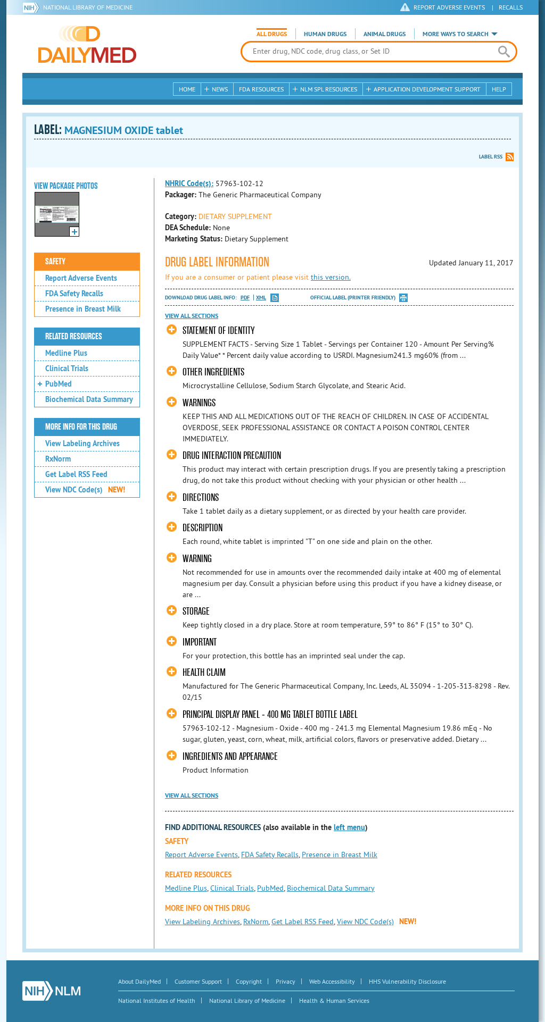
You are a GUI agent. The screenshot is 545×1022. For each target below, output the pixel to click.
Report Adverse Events (81, 278)
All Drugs (272, 34)
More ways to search (456, 34)
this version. (331, 277)
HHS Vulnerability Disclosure (407, 981)
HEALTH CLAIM (204, 672)
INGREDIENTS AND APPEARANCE (230, 756)
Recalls (511, 7)
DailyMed (87, 44)
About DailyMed (139, 981)
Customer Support (198, 981)
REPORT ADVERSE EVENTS (449, 7)
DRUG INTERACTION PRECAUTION (232, 455)
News (220, 89)
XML (261, 297)
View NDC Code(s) (85, 490)
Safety (55, 261)
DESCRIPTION (202, 528)
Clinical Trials (66, 368)
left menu (349, 827)
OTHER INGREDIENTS (213, 372)
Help (499, 89)
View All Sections (191, 316)
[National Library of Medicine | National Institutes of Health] (51, 991)
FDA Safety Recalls (74, 293)
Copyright (249, 981)
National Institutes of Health (156, 1000)
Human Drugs (325, 34)
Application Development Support (427, 89)
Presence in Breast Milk (83, 309)
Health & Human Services (334, 1000)
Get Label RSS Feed (76, 474)
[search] (504, 52)
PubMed (58, 384)
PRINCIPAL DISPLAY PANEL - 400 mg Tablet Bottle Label (270, 714)
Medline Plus (66, 353)
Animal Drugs (385, 34)
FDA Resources (261, 89)
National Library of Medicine (88, 7)
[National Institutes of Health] (32, 7)
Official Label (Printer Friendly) (352, 297)
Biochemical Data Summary (89, 399)
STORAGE (196, 611)
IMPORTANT (200, 642)
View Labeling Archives (82, 443)
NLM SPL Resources (328, 89)
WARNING (197, 558)
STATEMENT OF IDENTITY (218, 330)
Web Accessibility (332, 981)
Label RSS (490, 156)
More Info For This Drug (81, 427)
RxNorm (58, 459)
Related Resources (73, 336)
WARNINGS (199, 403)
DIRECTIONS (201, 497)
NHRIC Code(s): (189, 183)
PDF (245, 297)
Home (187, 89)
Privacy (285, 981)
